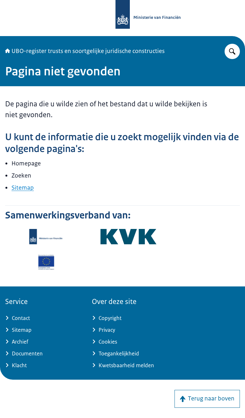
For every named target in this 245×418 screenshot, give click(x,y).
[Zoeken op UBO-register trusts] (232, 51)
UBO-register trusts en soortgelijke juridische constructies (88, 51)
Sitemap (22, 188)
